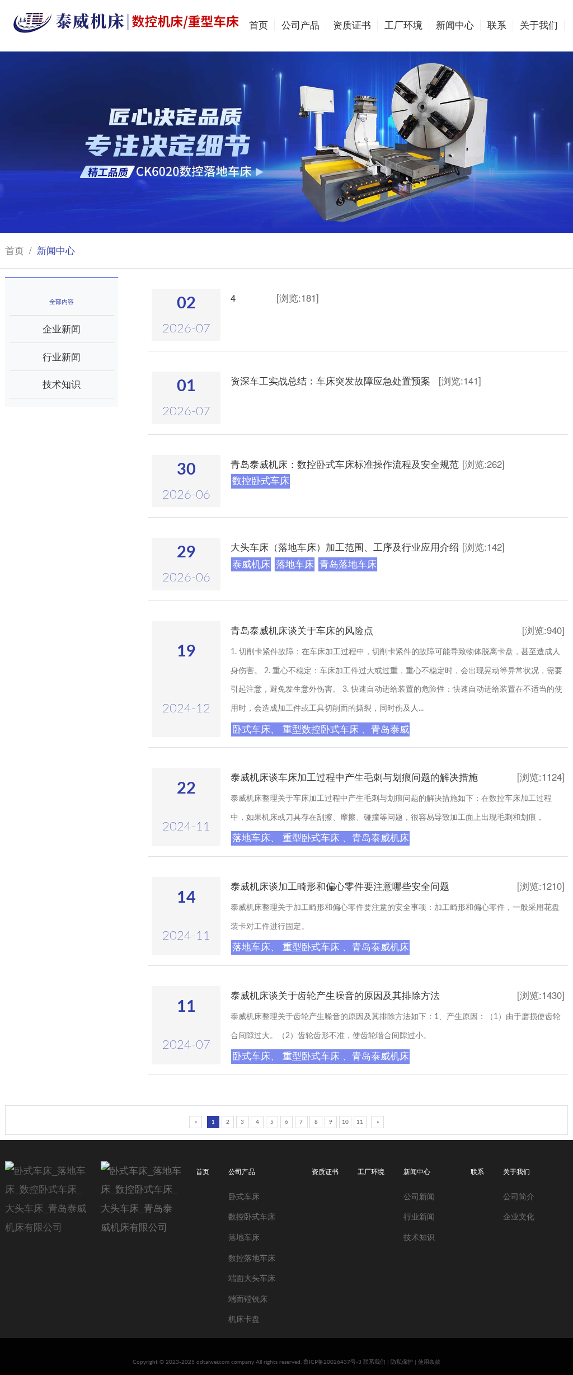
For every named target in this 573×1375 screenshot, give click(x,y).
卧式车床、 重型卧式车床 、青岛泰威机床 (320, 1056)
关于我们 (539, 25)
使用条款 (429, 1362)
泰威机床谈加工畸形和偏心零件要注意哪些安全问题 (340, 886)
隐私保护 (402, 1362)
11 (359, 1122)
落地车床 (295, 564)
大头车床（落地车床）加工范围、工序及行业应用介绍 (345, 546)
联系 (496, 25)
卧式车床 (244, 1196)
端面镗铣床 (247, 1298)
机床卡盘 (244, 1318)
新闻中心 (455, 25)
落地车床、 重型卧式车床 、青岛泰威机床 (320, 838)
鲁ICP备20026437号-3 (333, 1362)
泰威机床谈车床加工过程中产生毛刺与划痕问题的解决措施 (354, 776)
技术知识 (62, 384)
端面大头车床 (251, 1277)
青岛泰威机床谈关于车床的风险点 (302, 630)
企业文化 (518, 1216)
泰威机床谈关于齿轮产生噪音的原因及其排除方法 (335, 995)
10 (345, 1122)
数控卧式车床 (260, 481)
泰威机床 (251, 564)
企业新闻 (62, 328)
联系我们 (374, 1362)
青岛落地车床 (348, 564)
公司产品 (300, 25)
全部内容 (61, 301)
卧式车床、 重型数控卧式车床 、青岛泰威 (320, 729)
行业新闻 (62, 356)
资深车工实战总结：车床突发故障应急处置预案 (330, 380)
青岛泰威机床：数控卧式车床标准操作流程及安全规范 (345, 464)
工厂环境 (403, 25)
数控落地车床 (251, 1257)
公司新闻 (419, 1196)
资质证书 (352, 25)
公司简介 (518, 1196)
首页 (258, 25)
